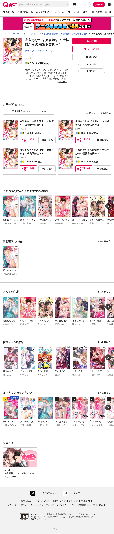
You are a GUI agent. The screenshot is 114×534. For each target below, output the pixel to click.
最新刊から (106, 113)
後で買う (92, 71)
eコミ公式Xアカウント (45, 494)
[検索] (66, 4)
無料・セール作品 (94, 12)
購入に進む (92, 41)
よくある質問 (43, 501)
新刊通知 (92, 64)
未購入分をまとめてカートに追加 (30, 111)
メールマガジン (76, 493)
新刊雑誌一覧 (26, 12)
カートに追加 (93, 49)
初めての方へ (27, 501)
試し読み (93, 57)
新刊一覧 (10, 12)
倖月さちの (30, 50)
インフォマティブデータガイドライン (53, 505)
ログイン (84, 4)
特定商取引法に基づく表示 (92, 505)
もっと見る (103, 241)
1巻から (92, 113)
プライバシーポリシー (19, 505)
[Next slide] (108, 206)
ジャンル (75, 12)
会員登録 (99, 4)
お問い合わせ (59, 501)
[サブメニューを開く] (109, 4)
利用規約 (85, 501)
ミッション (60, 12)
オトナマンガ (31, 54)
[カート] (74, 4)
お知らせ (73, 501)
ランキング (44, 12)
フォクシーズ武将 (45, 50)
